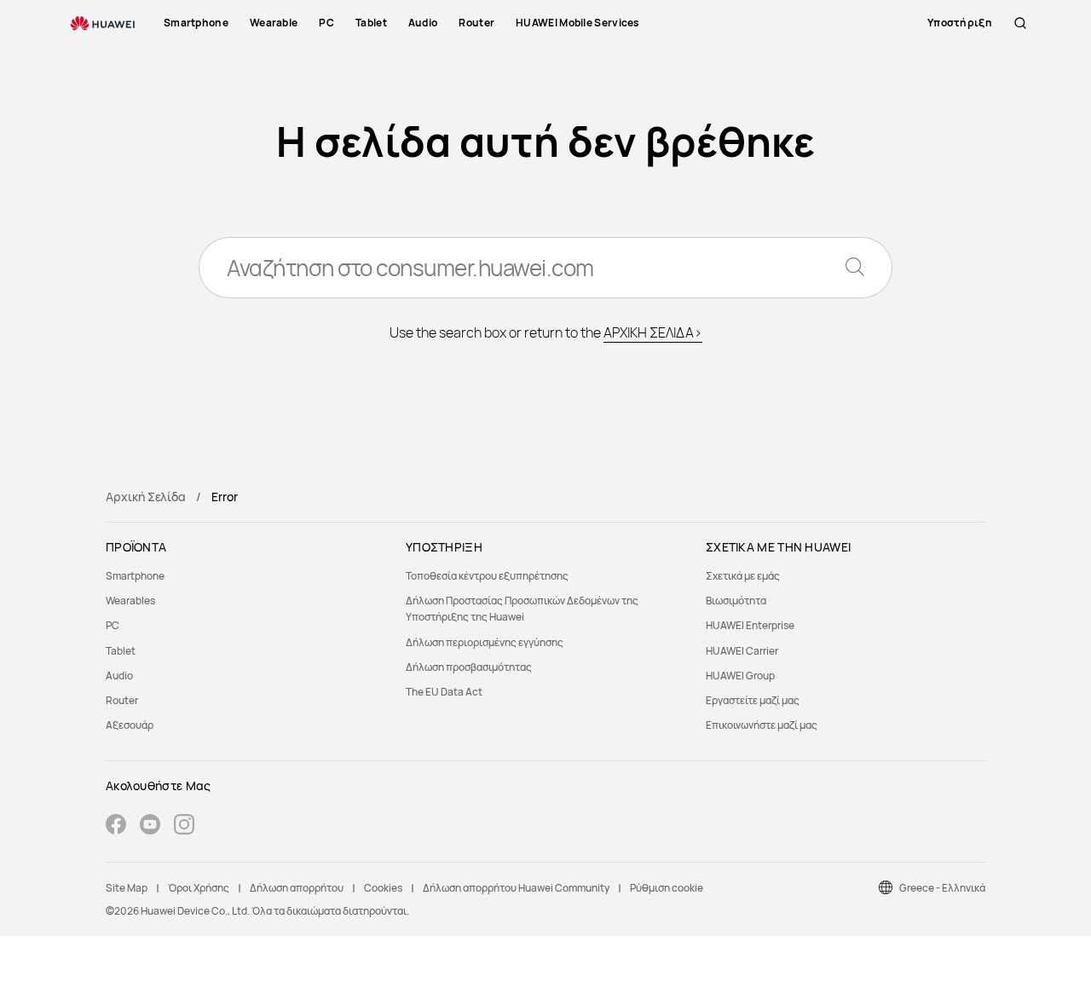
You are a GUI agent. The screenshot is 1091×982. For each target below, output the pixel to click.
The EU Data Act (444, 692)
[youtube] (150, 826)
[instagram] (184, 826)
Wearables (130, 600)
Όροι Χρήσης (198, 888)
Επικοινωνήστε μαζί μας (761, 725)
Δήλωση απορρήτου (296, 888)
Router (122, 700)
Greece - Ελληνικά (942, 888)
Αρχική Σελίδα (146, 496)
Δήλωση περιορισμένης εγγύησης (484, 642)
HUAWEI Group (740, 675)
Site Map (126, 888)
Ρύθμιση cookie (666, 888)
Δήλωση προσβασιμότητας (469, 667)
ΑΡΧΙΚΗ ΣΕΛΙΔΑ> (652, 332)
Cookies (383, 888)
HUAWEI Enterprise (750, 625)
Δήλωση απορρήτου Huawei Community (516, 888)
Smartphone (135, 576)
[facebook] (116, 826)
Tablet (121, 651)
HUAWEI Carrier (742, 651)
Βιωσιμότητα (736, 600)
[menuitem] (245, 576)
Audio (119, 675)
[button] (1020, 23)
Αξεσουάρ (129, 725)
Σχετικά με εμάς (743, 576)
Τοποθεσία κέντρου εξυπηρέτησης (487, 576)
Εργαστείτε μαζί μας (752, 700)
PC (112, 625)
